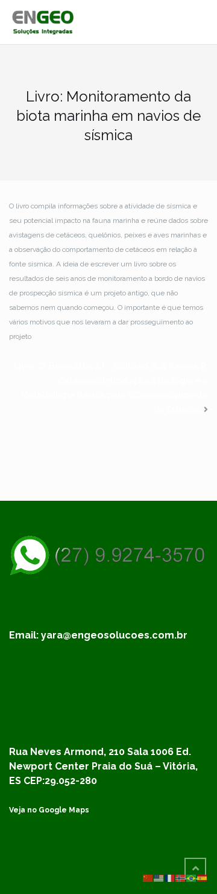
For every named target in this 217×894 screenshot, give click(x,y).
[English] (159, 878)
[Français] (170, 878)
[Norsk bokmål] (180, 878)
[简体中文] (148, 878)
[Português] (191, 878)
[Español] (202, 878)
